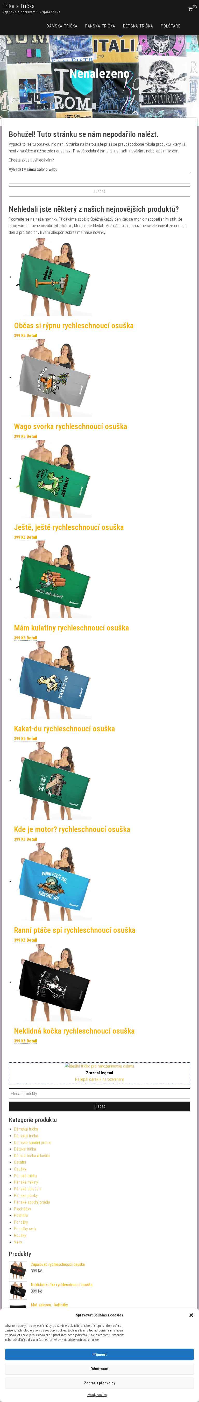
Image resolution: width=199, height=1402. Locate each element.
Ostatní (20, 1162)
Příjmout (100, 1354)
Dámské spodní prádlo (32, 1142)
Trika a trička (18, 6)
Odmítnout (99, 1368)
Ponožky (21, 1222)
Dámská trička (62, 26)
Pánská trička (100, 26)
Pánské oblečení (27, 1189)
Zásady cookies (97, 1395)
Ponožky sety (25, 1228)
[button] (191, 1315)
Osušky (20, 1169)
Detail (32, 335)
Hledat (99, 1106)
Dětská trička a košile (32, 1155)
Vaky (18, 1242)
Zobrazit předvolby (99, 1383)
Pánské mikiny (26, 1182)
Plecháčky (22, 1209)
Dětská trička (138, 26)
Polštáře (171, 26)
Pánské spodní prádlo (32, 1202)
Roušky (20, 1235)
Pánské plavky (26, 1195)
